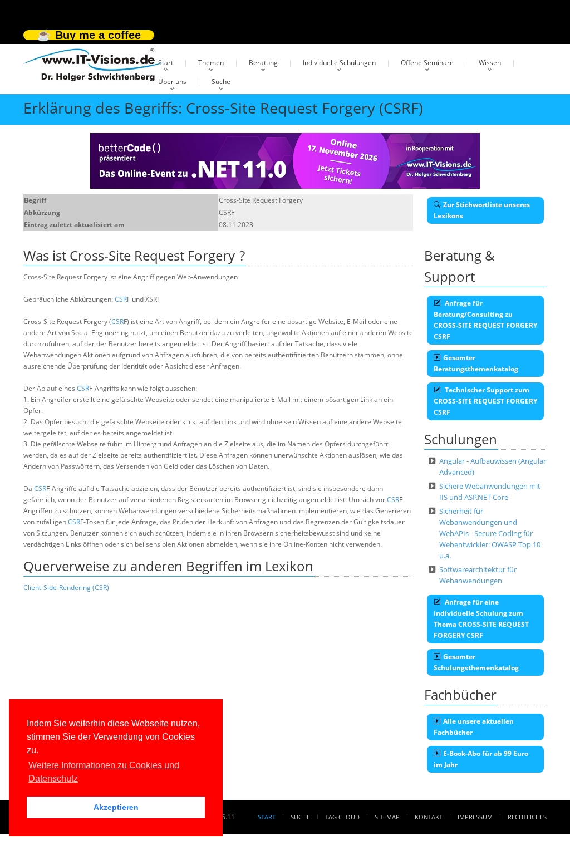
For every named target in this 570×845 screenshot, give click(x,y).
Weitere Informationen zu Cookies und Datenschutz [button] (103, 771)
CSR (121, 299)
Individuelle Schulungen (339, 62)
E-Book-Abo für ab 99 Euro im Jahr (481, 759)
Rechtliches (527, 817)
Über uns (172, 81)
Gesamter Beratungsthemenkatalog (476, 363)
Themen (211, 62)
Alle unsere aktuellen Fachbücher (474, 726)
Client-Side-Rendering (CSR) (66, 587)
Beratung (263, 62)
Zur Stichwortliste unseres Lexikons (482, 210)
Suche (221, 81)
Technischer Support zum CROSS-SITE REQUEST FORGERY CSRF (485, 401)
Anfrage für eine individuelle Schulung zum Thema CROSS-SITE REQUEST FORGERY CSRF (481, 618)
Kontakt (429, 817)
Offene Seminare (427, 62)
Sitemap (387, 817)
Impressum (475, 817)
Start (165, 62)
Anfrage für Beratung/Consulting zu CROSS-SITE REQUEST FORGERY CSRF (485, 319)
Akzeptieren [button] (116, 807)
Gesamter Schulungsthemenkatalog (476, 662)
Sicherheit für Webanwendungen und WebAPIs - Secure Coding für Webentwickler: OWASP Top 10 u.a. (489, 533)
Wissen (490, 62)
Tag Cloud (342, 817)
